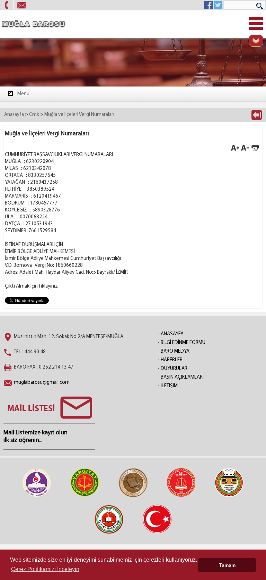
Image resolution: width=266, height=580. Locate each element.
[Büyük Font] (235, 150)
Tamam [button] (227, 565)
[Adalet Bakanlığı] (109, 519)
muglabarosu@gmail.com (42, 382)
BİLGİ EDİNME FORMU (183, 342)
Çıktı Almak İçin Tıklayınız (31, 286)
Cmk (34, 114)
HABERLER (172, 360)
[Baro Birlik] (229, 482)
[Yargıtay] (85, 482)
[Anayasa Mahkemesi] (37, 482)
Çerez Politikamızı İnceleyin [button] (45, 569)
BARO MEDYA (175, 351)
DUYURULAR (174, 368)
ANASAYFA (172, 334)
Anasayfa (14, 114)
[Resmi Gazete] (157, 519)
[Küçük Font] (245, 150)
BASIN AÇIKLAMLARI (182, 377)
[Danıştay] (133, 482)
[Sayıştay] (181, 482)
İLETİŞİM (169, 386)
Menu (23, 94)
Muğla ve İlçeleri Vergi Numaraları (79, 114)
